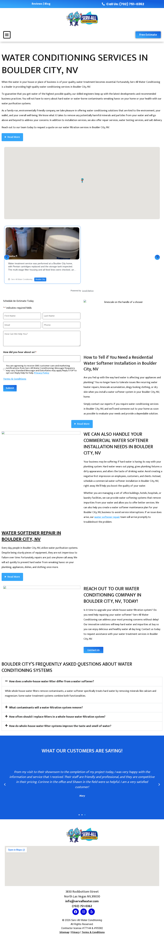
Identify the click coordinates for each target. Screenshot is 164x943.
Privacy (75, 932)
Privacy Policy (41, 373)
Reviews (37, 3)
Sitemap (64, 932)
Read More (14, 137)
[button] (7, 35)
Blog (47, 3)
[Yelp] (91, 912)
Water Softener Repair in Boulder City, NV (31, 536)
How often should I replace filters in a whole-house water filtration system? (57, 716)
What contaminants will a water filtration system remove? (46, 707)
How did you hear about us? (20, 352)
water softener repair (107, 517)
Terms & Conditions (14, 379)
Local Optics (88, 290)
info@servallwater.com (82, 901)
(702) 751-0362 (82, 906)
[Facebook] (75, 912)
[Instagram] (83, 912)
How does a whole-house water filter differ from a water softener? (51, 681)
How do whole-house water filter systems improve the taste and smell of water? (60, 726)
